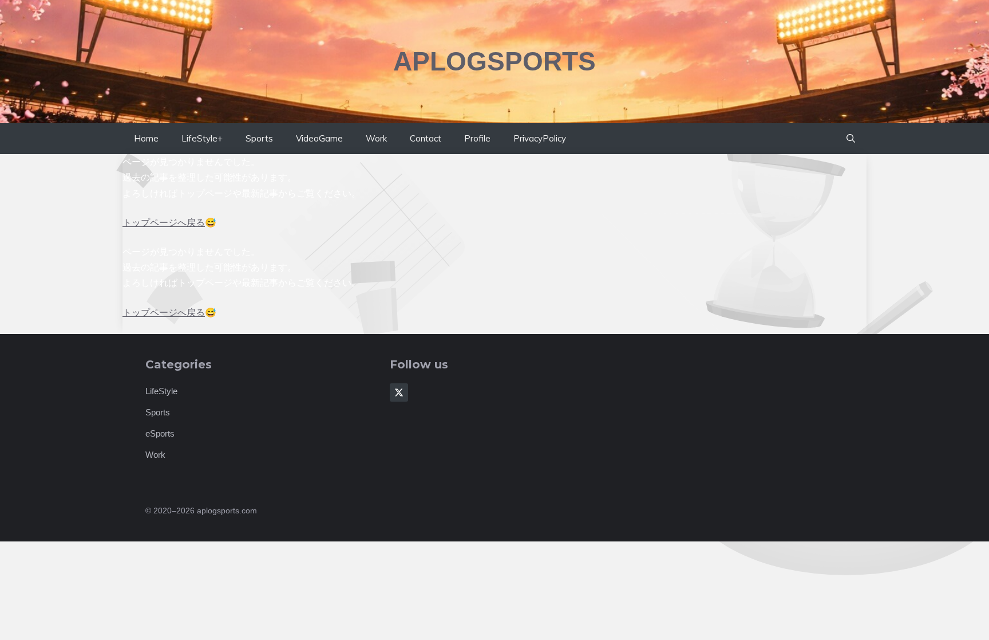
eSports (160, 433)
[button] (851, 138)
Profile (477, 138)
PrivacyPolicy (539, 138)
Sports (259, 138)
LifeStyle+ (202, 138)
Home (146, 138)
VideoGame (319, 138)
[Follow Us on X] (399, 392)
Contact (425, 138)
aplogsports (494, 61)
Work (376, 138)
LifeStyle (161, 391)
